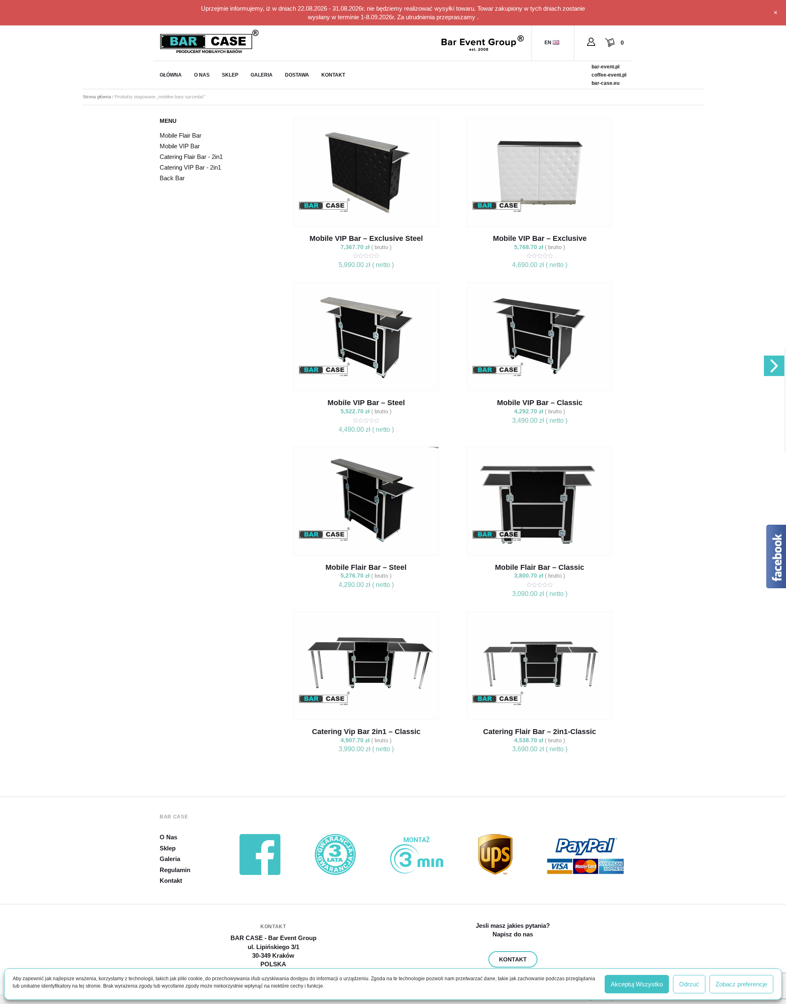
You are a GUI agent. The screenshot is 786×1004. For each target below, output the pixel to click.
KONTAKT (333, 75)
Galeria (170, 858)
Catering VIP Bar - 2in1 (190, 167)
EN (548, 42)
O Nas (168, 837)
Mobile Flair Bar (180, 135)
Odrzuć (689, 984)
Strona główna (97, 96)
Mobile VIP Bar (180, 146)
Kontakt (171, 880)
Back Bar (172, 178)
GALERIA (262, 75)
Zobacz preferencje (741, 984)
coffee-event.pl (609, 75)
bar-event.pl (605, 67)
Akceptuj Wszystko (637, 984)
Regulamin (175, 869)
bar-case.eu (605, 83)
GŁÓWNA (171, 75)
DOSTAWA (297, 75)
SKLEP (230, 75)
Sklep (168, 848)
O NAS (202, 75)
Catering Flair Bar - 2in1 (191, 156)
